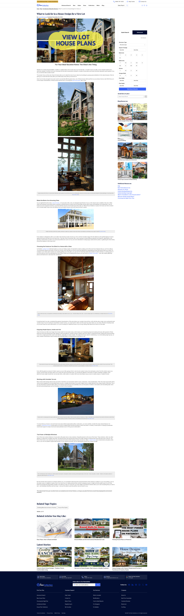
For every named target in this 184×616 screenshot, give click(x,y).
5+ (136, 65)
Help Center (68, 595)
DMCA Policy (57, 613)
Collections (91, 5)
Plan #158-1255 (51, 475)
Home (38, 8)
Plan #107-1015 (94, 365)
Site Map (63, 613)
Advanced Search (66, 5)
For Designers (96, 604)
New (74, 5)
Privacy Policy (50, 613)
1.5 (125, 62)
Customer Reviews (125, 601)
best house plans (76, 80)
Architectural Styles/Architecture (50, 8)
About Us (123, 595)
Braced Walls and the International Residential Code (89, 539)
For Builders (96, 607)
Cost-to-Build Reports (98, 601)
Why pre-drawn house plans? (126, 196)
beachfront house (46, 425)
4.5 (131, 65)
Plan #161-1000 (91, 418)
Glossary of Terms (123, 189)
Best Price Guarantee (126, 598)
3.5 (120, 65)
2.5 (136, 62)
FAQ (119, 186)
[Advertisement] (132, 21)
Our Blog (123, 607)
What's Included (97, 595)
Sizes (84, 5)
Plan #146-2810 (76, 194)
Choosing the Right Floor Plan (126, 198)
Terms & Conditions (41, 613)
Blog (103, 5)
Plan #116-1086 (102, 231)
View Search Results (132, 89)
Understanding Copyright (125, 193)
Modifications (96, 598)
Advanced (140, 32)
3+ (136, 70)
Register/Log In (68, 604)
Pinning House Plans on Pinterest (121, 539)
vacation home (45, 248)
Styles (79, 5)
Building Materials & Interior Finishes (46, 507)
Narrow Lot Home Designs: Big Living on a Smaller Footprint (92, 568)
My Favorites (68, 607)
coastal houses (92, 439)
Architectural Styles (41, 604)
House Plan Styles (63, 507)
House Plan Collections (42, 607)
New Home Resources (124, 187)
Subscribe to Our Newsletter (81, 581)
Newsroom (123, 604)
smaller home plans (93, 253)
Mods (98, 5)
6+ (120, 57)
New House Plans (41, 598)
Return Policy (68, 601)
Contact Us (67, 598)
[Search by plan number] (145, 96)
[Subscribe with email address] (97, 584)
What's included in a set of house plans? (129, 194)
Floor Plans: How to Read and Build (47, 539)
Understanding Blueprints (125, 191)
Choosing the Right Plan (42, 601)
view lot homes (55, 202)
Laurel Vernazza (43, 17)
